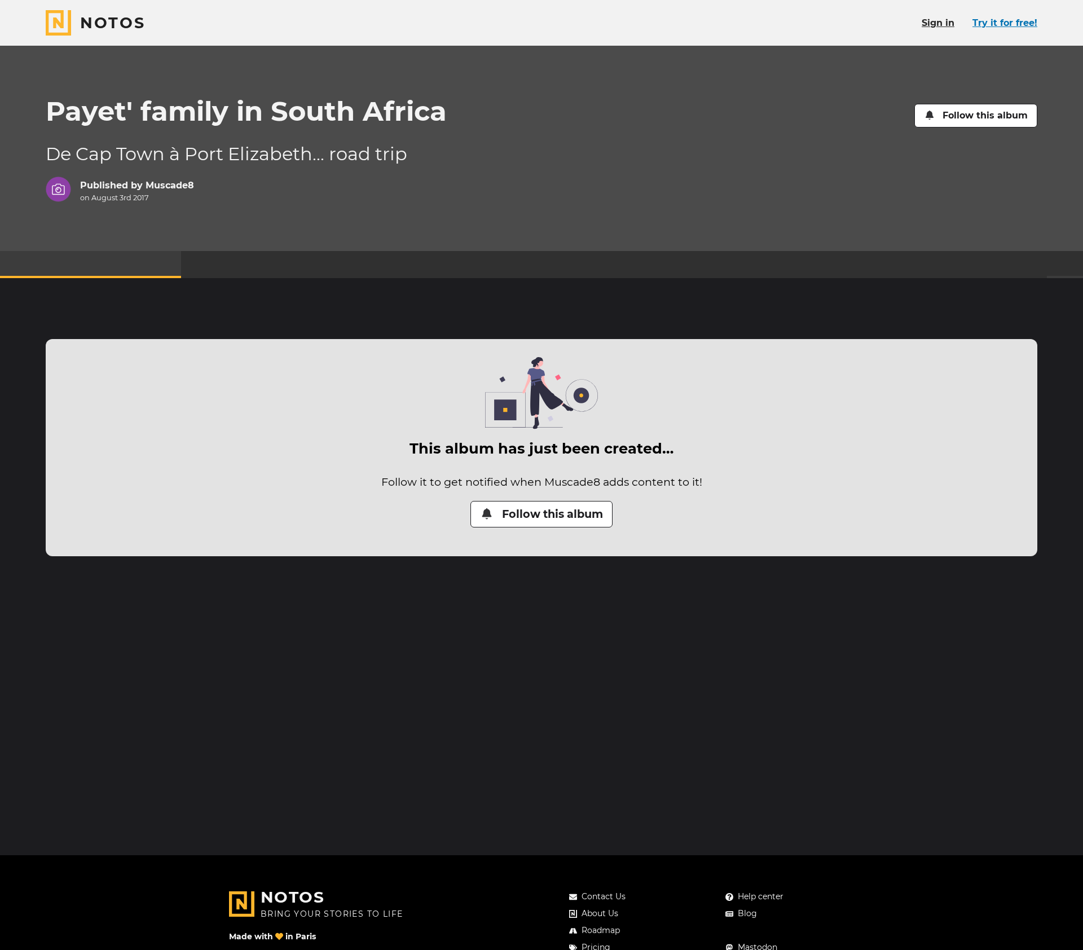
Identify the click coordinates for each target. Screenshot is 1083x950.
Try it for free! (1004, 22)
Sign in (938, 22)
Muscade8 (170, 185)
